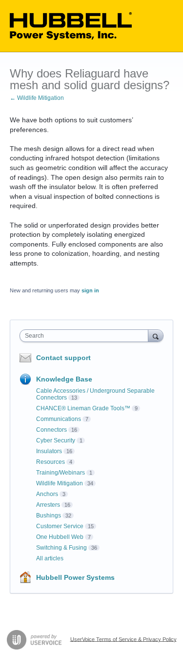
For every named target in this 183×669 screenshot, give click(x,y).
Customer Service (59, 526)
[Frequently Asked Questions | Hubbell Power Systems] (71, 26)
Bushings (48, 515)
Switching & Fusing (61, 547)
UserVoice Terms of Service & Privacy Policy (123, 639)
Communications (58, 419)
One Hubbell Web (59, 537)
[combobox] (86, 335)
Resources (50, 462)
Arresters (48, 504)
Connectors (51, 429)
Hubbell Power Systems (75, 577)
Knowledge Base (64, 379)
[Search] (155, 335)
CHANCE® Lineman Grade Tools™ (83, 408)
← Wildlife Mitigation (37, 98)
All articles (49, 558)
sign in (90, 290)
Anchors (47, 494)
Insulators (49, 451)
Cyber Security (55, 440)
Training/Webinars (60, 472)
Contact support (63, 357)
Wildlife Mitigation (59, 483)
